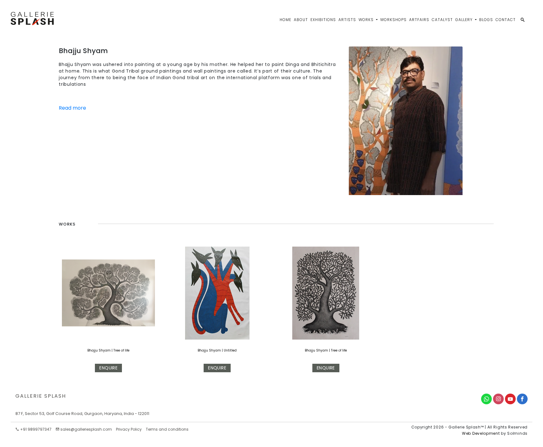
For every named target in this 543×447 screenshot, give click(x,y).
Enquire (108, 368)
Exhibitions (323, 19)
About (301, 19)
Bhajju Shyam (99, 350)
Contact (506, 19)
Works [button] (367, 19)
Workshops (393, 19)
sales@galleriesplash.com (86, 429)
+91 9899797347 (35, 429)
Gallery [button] (464, 19)
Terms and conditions (167, 429)
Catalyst (442, 19)
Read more (72, 108)
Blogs (486, 19)
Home (285, 19)
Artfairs (419, 19)
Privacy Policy (129, 429)
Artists (347, 19)
